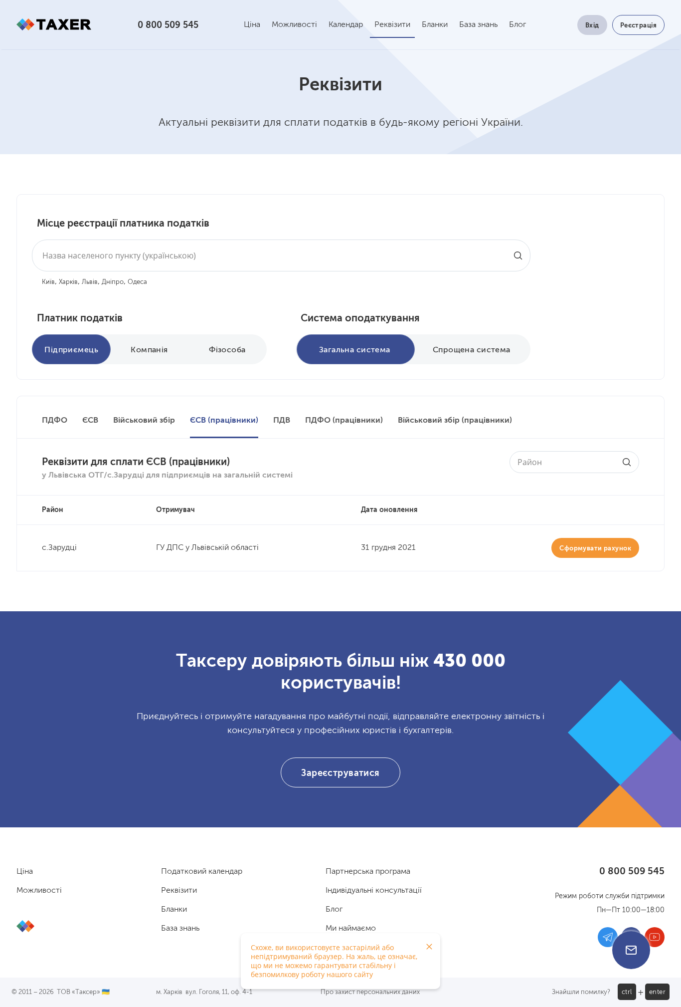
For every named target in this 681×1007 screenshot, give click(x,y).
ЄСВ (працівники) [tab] (224, 421)
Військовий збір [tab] (144, 421)
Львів (90, 282)
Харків (68, 282)
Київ (48, 282)
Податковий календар (201, 872)
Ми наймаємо (351, 929)
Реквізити (392, 25)
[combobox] (281, 255)
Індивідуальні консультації (374, 891)
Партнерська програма (368, 872)
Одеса (137, 282)
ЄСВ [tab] (90, 421)
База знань (478, 25)
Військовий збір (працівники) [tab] (455, 421)
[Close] (429, 946)
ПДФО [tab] (54, 421)
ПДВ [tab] (281, 421)
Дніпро (113, 282)
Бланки (435, 25)
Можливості (294, 25)
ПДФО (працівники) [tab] (344, 421)
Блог (517, 25)
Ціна (252, 25)
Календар (346, 25)
